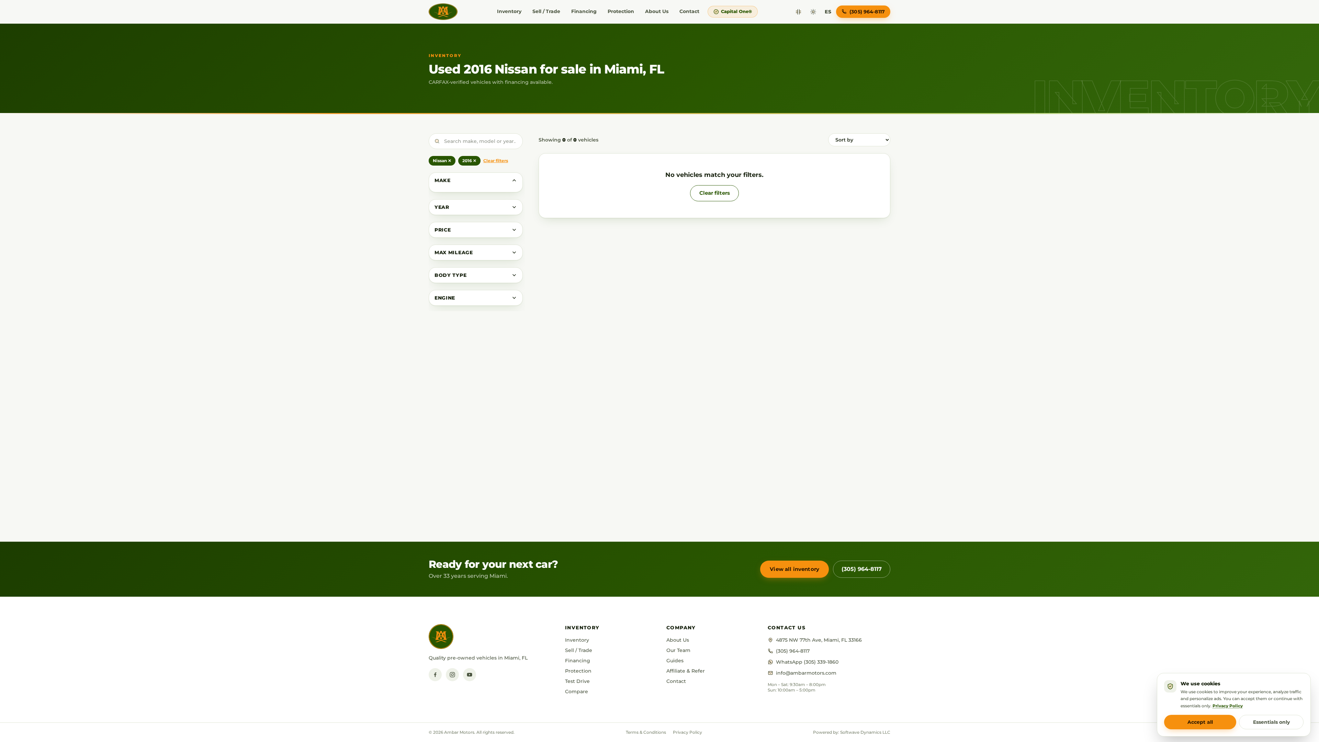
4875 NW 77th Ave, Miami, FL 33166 (819, 640)
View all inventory (794, 569)
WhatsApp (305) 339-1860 (807, 662)
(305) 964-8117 (862, 569)
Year (442, 207)
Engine (445, 298)
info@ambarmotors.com (806, 673)
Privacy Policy (687, 732)
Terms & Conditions (646, 732)
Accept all (1200, 722)
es (828, 12)
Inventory (509, 11)
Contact (689, 11)
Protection (621, 11)
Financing (584, 11)
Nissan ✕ (442, 160)
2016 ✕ (469, 160)
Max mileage (454, 252)
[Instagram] (452, 674)
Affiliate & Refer (685, 671)
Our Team (678, 650)
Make (443, 180)
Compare (576, 691)
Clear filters (495, 160)
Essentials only (1271, 722)
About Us (656, 11)
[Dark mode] (813, 11)
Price (443, 230)
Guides (675, 660)
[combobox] (476, 141)
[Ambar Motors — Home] (443, 11)
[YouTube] (469, 674)
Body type (450, 275)
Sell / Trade (546, 11)
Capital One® (736, 11)
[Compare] (798, 11)
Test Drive (577, 681)
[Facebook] (435, 674)
